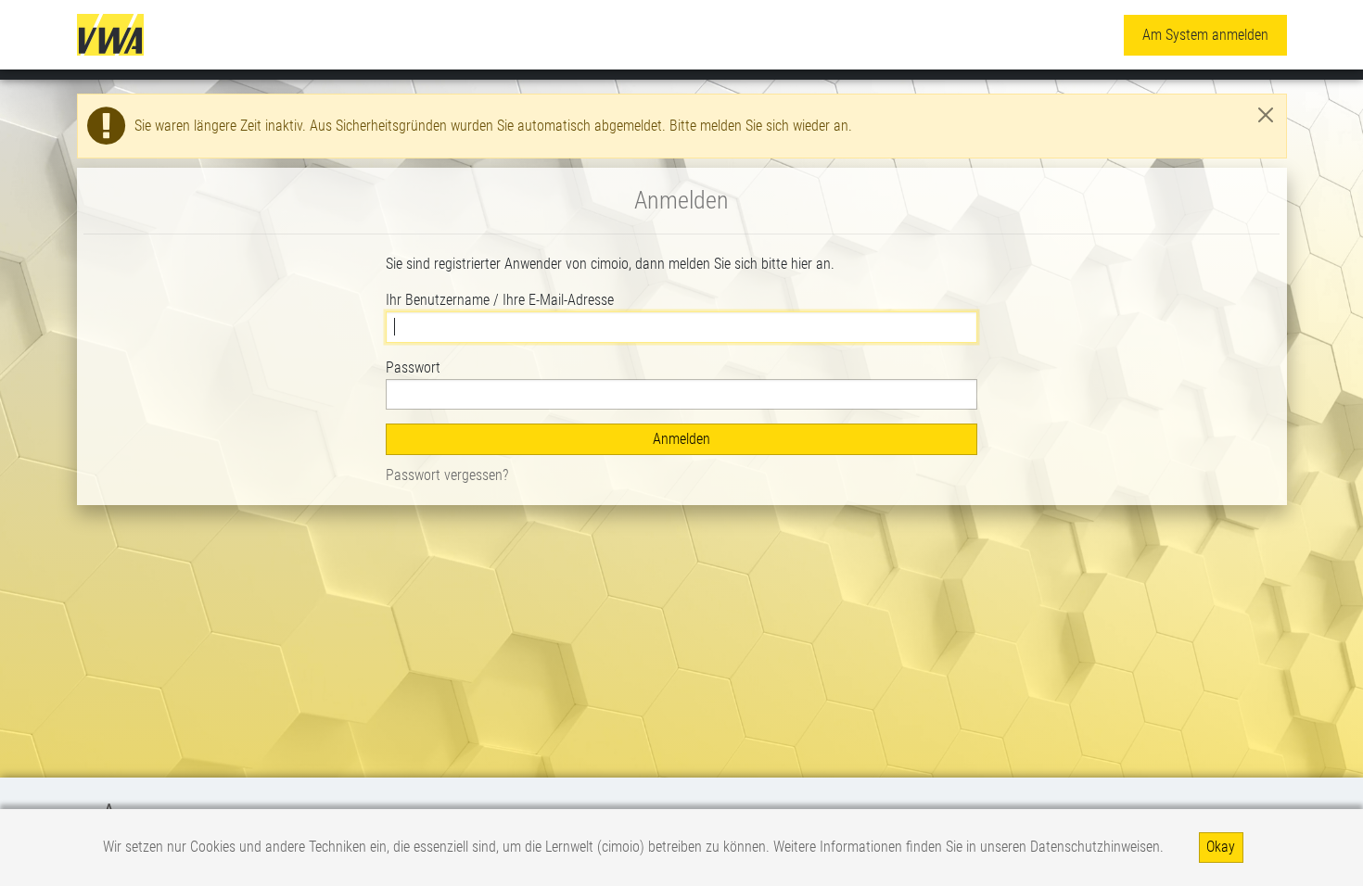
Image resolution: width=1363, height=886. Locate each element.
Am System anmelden (1205, 35)
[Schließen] (1266, 115)
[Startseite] (111, 35)
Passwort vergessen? (447, 475)
